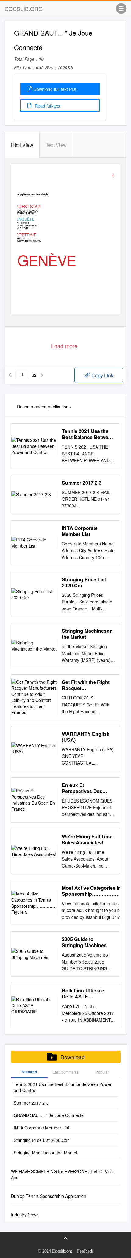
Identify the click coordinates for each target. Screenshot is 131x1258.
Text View (56, 144)
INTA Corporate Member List (80, 531)
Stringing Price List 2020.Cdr (84, 582)
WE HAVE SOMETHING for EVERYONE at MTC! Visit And (62, 1174)
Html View (22, 144)
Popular (102, 1071)
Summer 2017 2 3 (81, 483)
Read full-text (47, 106)
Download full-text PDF (56, 89)
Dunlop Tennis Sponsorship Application (48, 1196)
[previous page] (10, 374)
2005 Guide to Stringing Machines (84, 942)
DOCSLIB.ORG (24, 8)
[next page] (41, 374)
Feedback (85, 1251)
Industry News (24, 1215)
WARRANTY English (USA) (86, 737)
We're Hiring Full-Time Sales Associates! (87, 840)
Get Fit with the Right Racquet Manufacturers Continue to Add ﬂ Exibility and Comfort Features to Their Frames (86, 685)
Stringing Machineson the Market (87, 634)
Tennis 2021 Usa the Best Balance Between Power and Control (88, 434)
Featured (29, 1071)
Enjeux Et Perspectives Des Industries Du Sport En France (88, 788)
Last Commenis (66, 1071)
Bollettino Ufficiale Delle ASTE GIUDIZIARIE (83, 994)
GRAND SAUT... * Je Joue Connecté (49, 1115)
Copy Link (101, 375)
